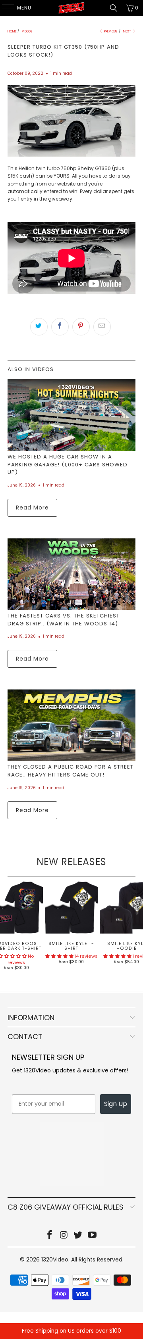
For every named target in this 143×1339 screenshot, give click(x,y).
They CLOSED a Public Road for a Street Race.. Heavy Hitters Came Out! (70, 770)
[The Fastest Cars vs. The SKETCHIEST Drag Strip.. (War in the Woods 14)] (71, 574)
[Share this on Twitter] (39, 326)
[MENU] (4, 8)
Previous (110, 31)
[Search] (113, 8)
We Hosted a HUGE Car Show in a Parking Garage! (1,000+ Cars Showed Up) (68, 464)
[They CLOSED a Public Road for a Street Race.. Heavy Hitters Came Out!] (71, 725)
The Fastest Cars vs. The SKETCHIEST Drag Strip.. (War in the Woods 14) (64, 619)
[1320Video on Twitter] (78, 1235)
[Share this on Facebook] (60, 326)
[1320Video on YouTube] (93, 1235)
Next (127, 31)
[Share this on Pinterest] (81, 326)
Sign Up (115, 1103)
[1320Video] (71, 8)
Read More (32, 507)
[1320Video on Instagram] (64, 1235)
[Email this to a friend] (102, 326)
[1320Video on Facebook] (50, 1235)
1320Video (54, 1259)
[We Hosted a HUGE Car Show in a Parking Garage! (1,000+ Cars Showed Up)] (71, 415)
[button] (59, 956)
